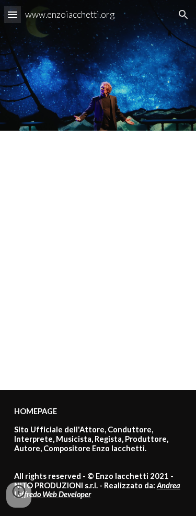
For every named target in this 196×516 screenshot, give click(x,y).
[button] (12, 14)
